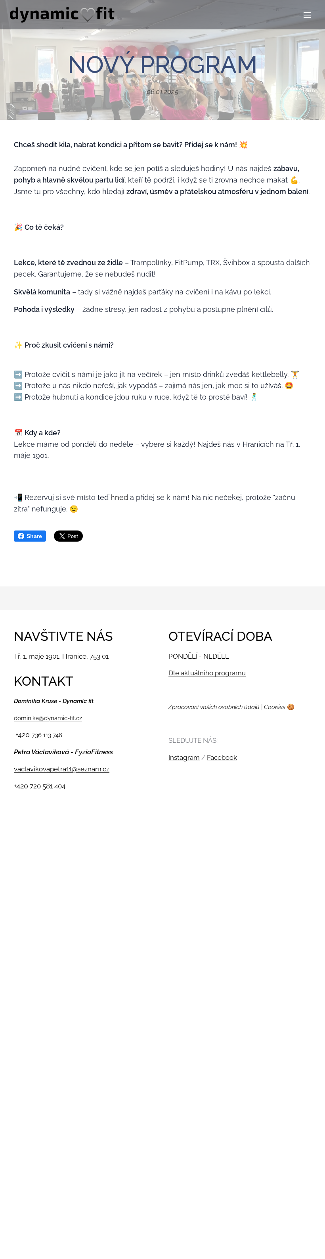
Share (34, 536)
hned (119, 497)
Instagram (184, 757)
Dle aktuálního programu (207, 673)
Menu (307, 15)
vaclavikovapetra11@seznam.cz (61, 769)
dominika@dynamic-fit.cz (48, 718)
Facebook (222, 757)
